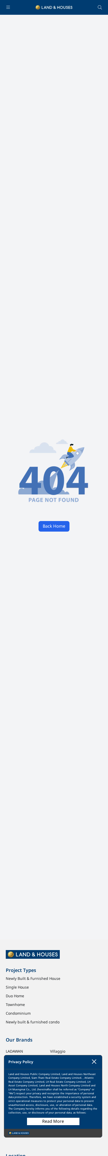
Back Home (54, 526)
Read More (53, 1121)
